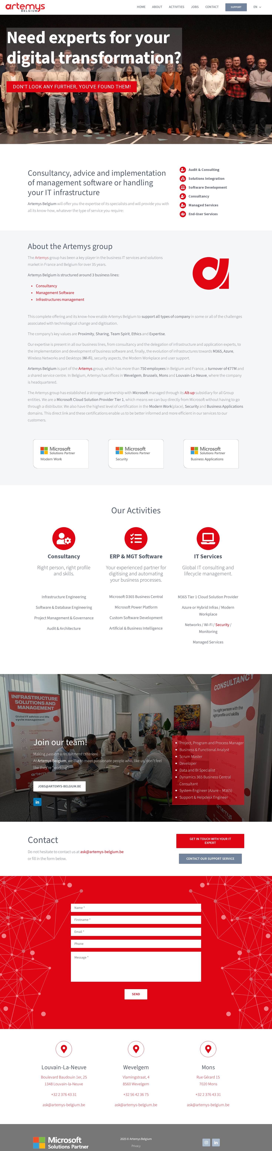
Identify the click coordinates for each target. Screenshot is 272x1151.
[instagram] (206, 1142)
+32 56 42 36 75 (136, 1094)
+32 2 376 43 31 (64, 1094)
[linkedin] (37, 802)
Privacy (136, 1146)
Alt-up (189, 393)
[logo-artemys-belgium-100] (25, 5)
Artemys (42, 258)
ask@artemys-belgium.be (102, 852)
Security (222, 625)
